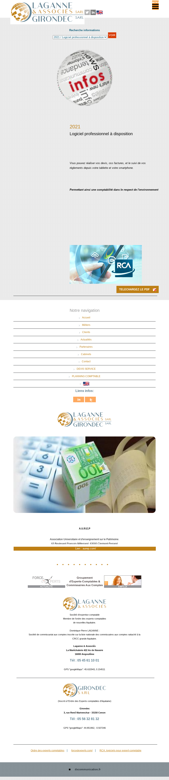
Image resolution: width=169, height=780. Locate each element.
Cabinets (86, 354)
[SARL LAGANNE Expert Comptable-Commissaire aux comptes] (78, 399)
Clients (86, 332)
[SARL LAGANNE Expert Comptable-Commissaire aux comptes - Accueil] (84, 603)
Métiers (86, 324)
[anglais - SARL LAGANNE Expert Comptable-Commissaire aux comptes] (99, 12)
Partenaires (86, 346)
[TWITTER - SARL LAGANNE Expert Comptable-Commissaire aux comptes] (87, 12)
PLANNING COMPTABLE (86, 376)
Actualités (86, 339)
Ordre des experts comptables (47, 750)
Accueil (86, 317)
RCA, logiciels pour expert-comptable (120, 750)
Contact (86, 361)
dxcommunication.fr (88, 769)
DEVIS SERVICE (86, 368)
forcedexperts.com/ (82, 750)
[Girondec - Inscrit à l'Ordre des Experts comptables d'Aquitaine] (84, 689)
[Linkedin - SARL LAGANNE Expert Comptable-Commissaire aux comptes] (93, 12)
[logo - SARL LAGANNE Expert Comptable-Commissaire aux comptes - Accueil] (84, 419)
